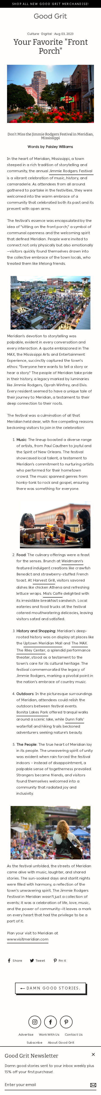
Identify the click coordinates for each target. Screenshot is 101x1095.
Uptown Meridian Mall (42, 643)
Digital (46, 34)
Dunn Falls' (74, 719)
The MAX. (79, 643)
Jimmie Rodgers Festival (71, 171)
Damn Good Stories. (53, 988)
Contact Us (74, 1034)
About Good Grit (61, 1042)
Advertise (26, 1034)
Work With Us (49, 1034)
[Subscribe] (92, 1085)
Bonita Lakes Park (32, 712)
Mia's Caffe (52, 593)
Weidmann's (72, 561)
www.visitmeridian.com (27, 939)
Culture (33, 34)
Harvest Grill (44, 580)
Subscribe (34, 1042)
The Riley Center (30, 650)
